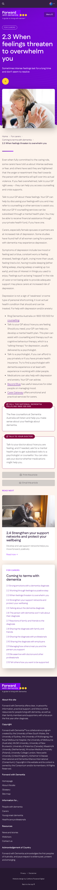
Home (5, 136)
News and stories (10, 832)
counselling (13, 320)
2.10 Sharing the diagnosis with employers (25, 641)
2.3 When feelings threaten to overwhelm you (27, 595)
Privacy (23, 873)
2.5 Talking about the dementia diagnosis (25, 608)
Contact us (7, 841)
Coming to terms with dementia (17, 140)
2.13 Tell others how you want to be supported (27, 662)
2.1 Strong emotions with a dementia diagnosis (27, 585)
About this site (8, 785)
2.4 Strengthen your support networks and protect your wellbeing (27, 536)
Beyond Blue (14, 384)
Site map (6, 793)
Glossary (6, 789)
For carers (9, 27)
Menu (48, 14)
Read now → (12, 554)
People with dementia (12, 806)
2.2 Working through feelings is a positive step (27, 590)
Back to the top (28, 884)
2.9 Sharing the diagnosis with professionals (26, 636)
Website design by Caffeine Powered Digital (28, 879)
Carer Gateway (15, 392)
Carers (5, 811)
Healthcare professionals (14, 819)
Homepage (7, 781)
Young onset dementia (12, 815)
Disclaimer (32, 873)
